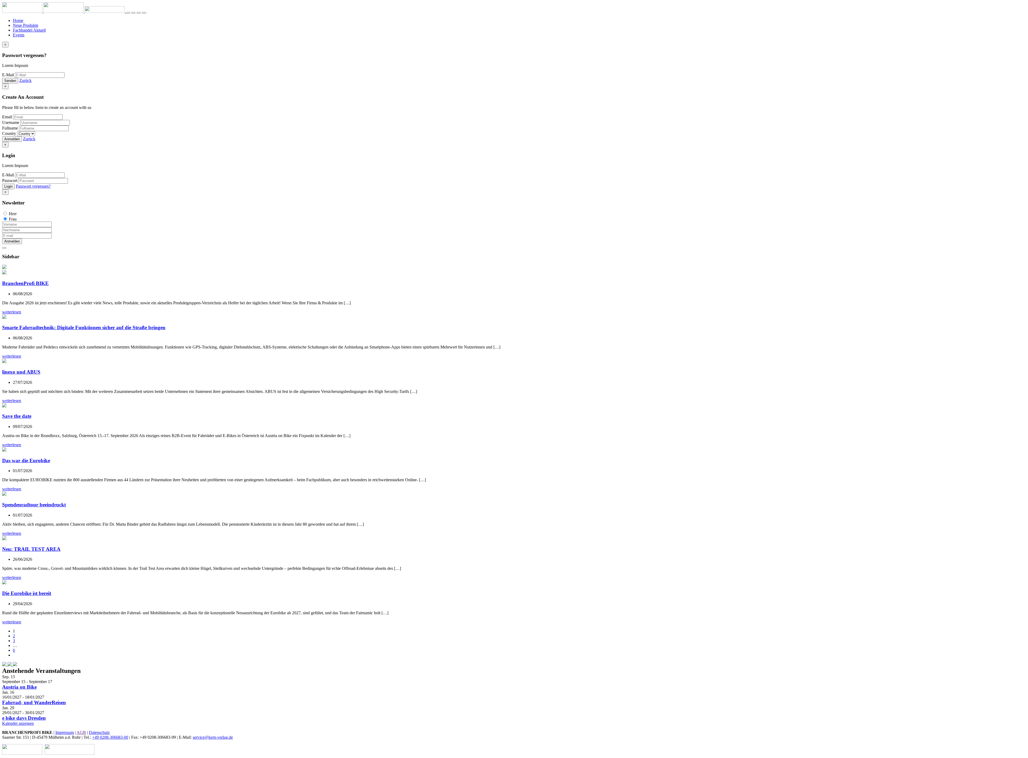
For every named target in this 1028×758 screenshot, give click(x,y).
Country (9, 133)
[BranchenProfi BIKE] (4, 273)
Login (8, 186)
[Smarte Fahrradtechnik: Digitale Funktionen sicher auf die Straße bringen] (4, 317)
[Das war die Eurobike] (4, 450)
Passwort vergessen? (33, 186)
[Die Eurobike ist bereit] (4, 583)
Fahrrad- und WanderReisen (34, 702)
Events (18, 35)
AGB (81, 732)
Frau (13, 219)
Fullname (10, 128)
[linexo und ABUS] (4, 361)
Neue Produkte (25, 25)
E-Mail (8, 75)
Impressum (64, 732)
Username (10, 122)
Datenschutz (99, 732)
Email (7, 117)
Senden (10, 81)
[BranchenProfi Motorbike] (70, 753)
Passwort (9, 180)
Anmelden (12, 139)
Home (18, 20)
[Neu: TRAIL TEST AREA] (4, 538)
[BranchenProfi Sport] (23, 753)
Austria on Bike (19, 687)
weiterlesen (11, 312)
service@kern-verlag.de (213, 737)
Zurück (25, 80)
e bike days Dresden (24, 718)
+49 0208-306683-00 (110, 737)
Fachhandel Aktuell (29, 30)
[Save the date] (4, 406)
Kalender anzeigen (18, 723)
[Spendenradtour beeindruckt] (4, 494)
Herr (13, 213)
